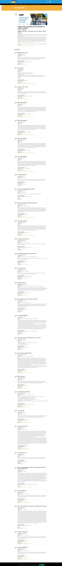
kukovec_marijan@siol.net (23, 421)
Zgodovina (39, 4)
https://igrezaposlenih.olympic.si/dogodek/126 (28, 116)
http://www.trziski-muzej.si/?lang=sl (26, 486)
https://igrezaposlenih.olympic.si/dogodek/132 (28, 134)
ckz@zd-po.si (21, 387)
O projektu (12, 4)
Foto (32, 4)
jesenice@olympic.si (22, 216)
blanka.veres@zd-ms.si (23, 294)
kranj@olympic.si (22, 234)
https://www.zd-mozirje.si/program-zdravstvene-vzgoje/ (29, 83)
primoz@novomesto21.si (23, 448)
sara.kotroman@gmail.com (25, 278)
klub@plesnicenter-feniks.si (23, 501)
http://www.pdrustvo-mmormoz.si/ (26, 422)
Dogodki (25, 4)
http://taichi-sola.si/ (24, 64)
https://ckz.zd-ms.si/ (24, 295)
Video (30, 4)
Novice (28, 4)
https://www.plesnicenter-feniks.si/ (26, 502)
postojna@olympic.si (22, 133)
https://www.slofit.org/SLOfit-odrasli (26, 372)
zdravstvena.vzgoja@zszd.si (23, 82)
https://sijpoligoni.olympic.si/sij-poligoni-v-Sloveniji (28, 42)
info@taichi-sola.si (22, 63)
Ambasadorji (16, 4)
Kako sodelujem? (21, 4)
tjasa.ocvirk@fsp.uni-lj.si (23, 371)
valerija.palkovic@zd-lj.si (23, 184)
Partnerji (36, 4)
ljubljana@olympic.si (22, 115)
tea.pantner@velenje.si (23, 333)
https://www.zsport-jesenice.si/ (26, 264)
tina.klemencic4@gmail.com (23, 348)
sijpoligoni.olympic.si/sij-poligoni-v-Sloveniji (28, 45)
